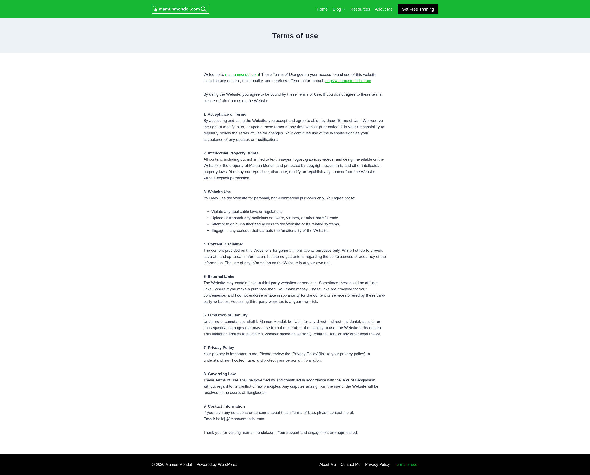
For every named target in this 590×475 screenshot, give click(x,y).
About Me (384, 9)
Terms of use (406, 464)
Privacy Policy (377, 464)
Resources (360, 9)
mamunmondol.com (242, 74)
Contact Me (350, 464)
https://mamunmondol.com (348, 81)
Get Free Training (418, 9)
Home (322, 9)
